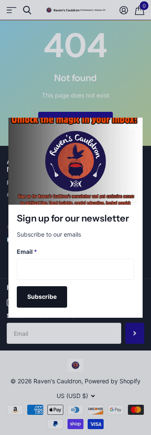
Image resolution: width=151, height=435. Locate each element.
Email (27, 251)
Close (133, 127)
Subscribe (42, 296)
